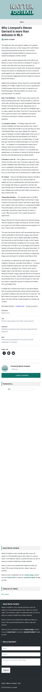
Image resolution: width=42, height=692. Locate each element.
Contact (14, 683)
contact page (29, 575)
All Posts (15, 369)
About (8, 683)
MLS (22, 321)
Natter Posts (6, 313)
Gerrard (4, 321)
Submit (6, 670)
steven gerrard (29, 321)
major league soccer (13, 321)
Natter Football (9, 39)
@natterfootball (29, 577)
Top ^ (19, 683)
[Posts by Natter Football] (3, 39)
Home (4, 683)
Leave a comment (21, 375)
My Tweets (5, 594)
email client (11, 577)
